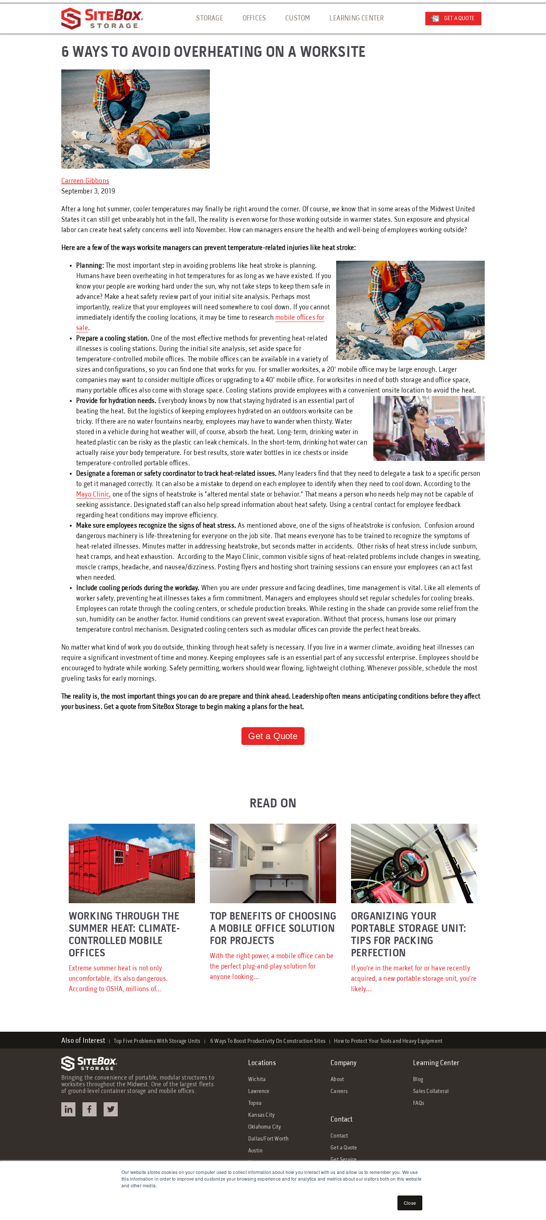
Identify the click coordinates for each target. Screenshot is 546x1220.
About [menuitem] (337, 1080)
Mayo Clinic (92, 494)
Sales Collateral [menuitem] (431, 1091)
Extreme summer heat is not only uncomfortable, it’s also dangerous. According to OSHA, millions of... (124, 952)
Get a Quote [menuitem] (344, 1148)
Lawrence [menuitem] (259, 1091)
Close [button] (410, 1203)
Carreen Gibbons (85, 181)
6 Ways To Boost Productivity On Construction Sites (267, 1041)
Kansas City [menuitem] (261, 1115)
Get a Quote (459, 19)
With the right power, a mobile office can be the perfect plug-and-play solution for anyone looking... (273, 946)
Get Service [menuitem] (344, 1160)
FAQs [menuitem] (418, 1103)
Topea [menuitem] (254, 1103)
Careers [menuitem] (339, 1091)
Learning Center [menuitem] (356, 18)
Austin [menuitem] (255, 1151)
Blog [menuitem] (418, 1080)
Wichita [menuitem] (257, 1080)
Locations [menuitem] (262, 1063)
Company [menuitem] (344, 1063)
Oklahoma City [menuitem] (264, 1127)
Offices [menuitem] (254, 18)
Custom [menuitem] (297, 18)
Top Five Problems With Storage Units (157, 1041)
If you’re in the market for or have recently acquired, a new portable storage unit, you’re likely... (414, 952)
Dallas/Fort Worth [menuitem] (268, 1139)
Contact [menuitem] (341, 1119)
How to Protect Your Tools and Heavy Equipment (388, 1041)
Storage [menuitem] (209, 18)
